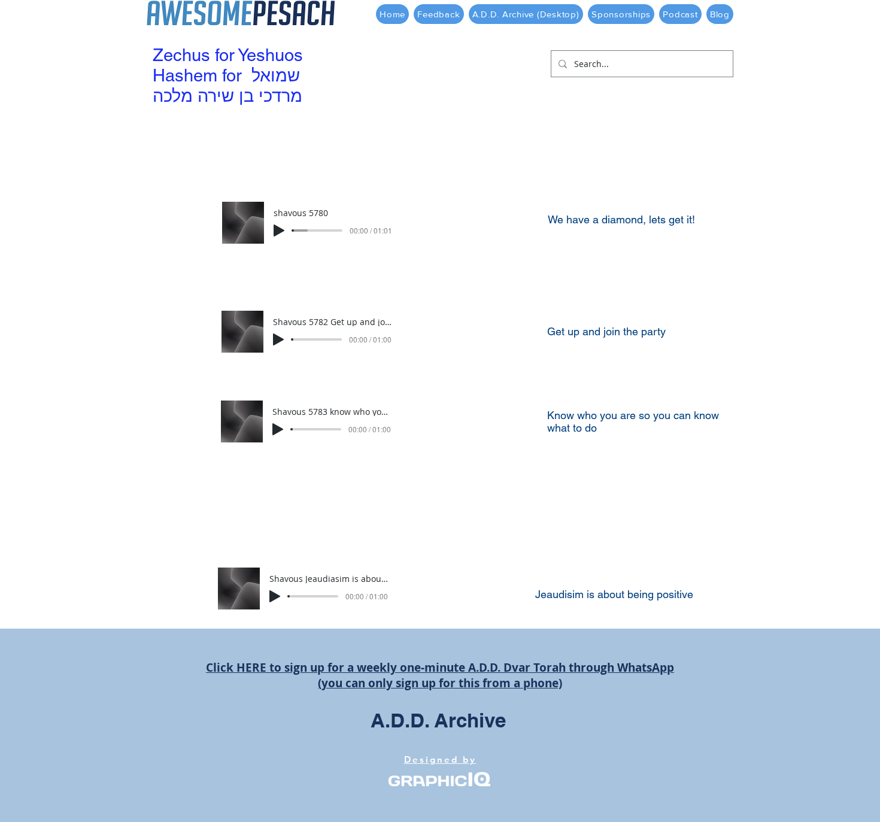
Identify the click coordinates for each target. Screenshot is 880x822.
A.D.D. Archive (438, 720)
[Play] (279, 230)
